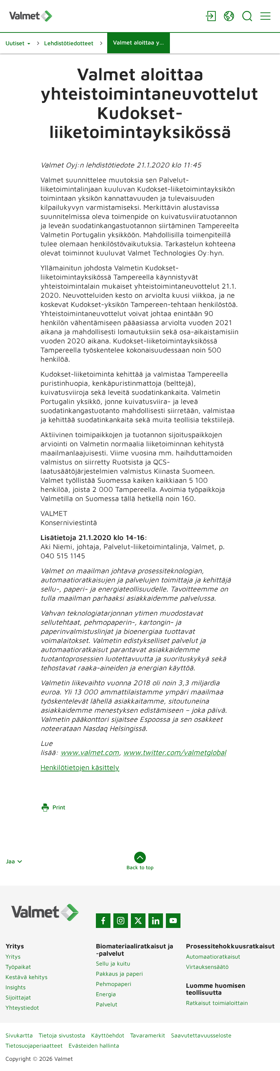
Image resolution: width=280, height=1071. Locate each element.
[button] (17, 43)
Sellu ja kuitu (113, 963)
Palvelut (106, 1004)
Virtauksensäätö (207, 966)
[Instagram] (120, 920)
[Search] (247, 16)
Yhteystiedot (22, 1007)
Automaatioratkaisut (213, 956)
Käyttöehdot (107, 1035)
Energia (106, 994)
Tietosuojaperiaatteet (34, 1045)
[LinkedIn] (155, 920)
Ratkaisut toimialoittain (217, 1002)
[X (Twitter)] (138, 920)
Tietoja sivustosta (62, 1035)
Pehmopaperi (113, 984)
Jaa (10, 861)
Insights (15, 987)
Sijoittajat (18, 997)
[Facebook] (103, 920)
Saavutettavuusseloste (201, 1035)
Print (58, 807)
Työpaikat (18, 966)
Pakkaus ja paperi (119, 973)
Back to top (140, 867)
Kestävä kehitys (26, 977)
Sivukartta (19, 1035)
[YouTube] (173, 920)
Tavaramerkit (147, 1035)
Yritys (12, 956)
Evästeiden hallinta (94, 1045)
